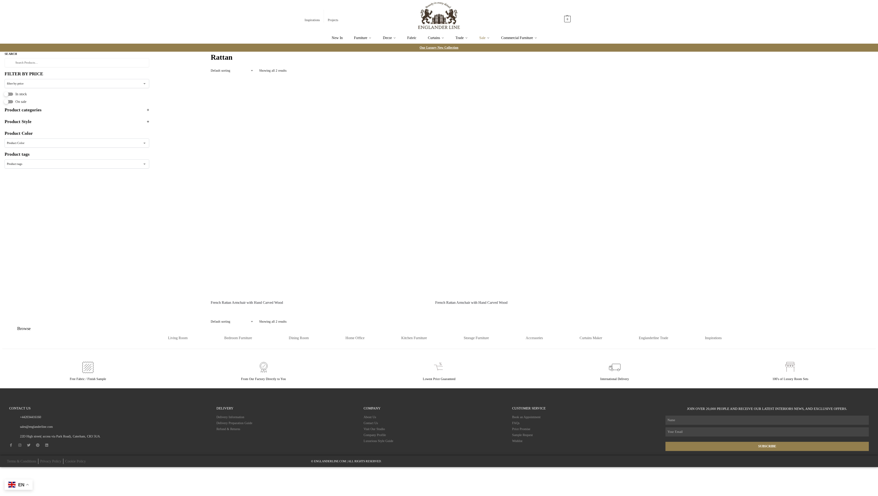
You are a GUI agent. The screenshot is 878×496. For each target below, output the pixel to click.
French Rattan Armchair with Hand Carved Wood (247, 302)
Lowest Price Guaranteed (439, 379)
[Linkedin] (46, 445)
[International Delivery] (614, 367)
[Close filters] (150, 55)
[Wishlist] (421, 85)
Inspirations (312, 20)
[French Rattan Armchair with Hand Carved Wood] (319, 187)
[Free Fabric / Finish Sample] (88, 367)
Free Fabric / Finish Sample (88, 379)
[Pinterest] (37, 445)
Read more (319, 311)
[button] (567, 16)
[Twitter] (29, 445)
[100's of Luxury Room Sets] (790, 367)
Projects (333, 20)
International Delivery (614, 379)
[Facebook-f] (11, 445)
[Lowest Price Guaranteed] (439, 367)
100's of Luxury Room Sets (790, 379)
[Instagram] (20, 445)
